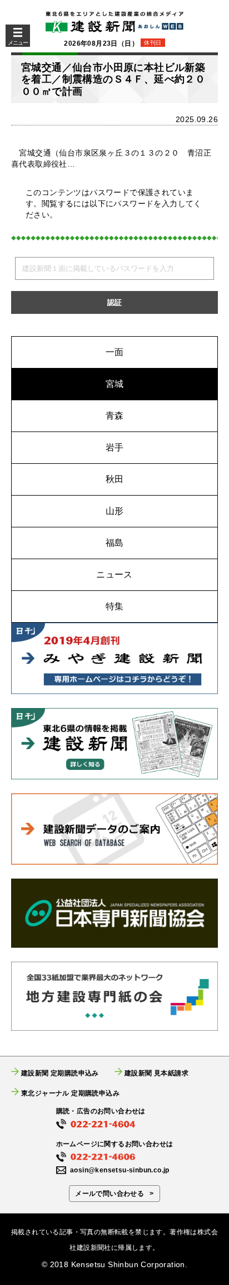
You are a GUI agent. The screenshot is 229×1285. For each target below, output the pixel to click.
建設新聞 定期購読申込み (60, 1073)
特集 (115, 606)
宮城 (115, 384)
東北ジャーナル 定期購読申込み (70, 1093)
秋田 (115, 479)
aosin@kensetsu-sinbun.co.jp (120, 1170)
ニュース (114, 574)
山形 (115, 511)
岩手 (115, 447)
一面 (115, 352)
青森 (115, 415)
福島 (115, 542)
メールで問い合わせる (109, 1193)
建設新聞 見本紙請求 (156, 1073)
